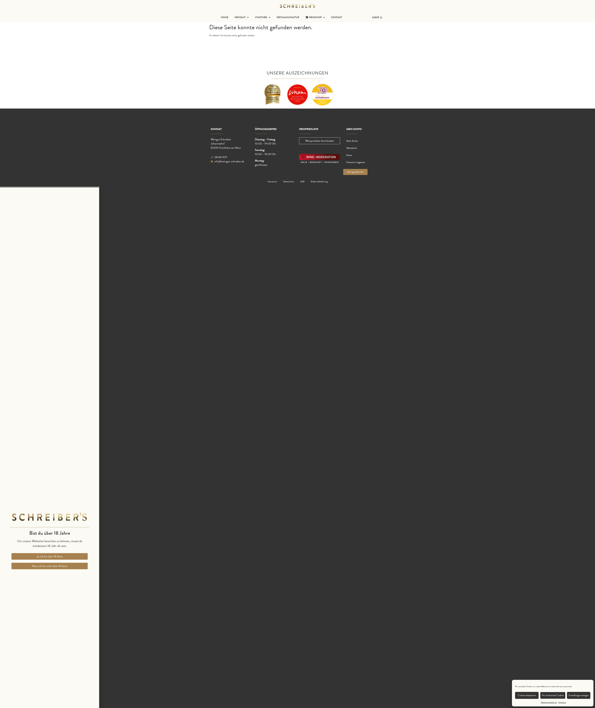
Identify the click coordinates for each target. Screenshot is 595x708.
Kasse (349, 155)
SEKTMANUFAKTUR (288, 17)
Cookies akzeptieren (527, 695)
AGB (302, 181)
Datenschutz (288, 181)
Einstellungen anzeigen (579, 695)
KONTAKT (336, 17)
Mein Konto (352, 141)
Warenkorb (351, 148)
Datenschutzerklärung (549, 702)
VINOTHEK (261, 17)
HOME (224, 17)
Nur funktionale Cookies (553, 695)
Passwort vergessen (355, 162)
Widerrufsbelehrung (319, 181)
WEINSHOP (315, 17)
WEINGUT (240, 17)
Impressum (562, 702)
